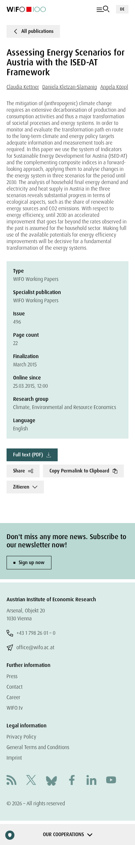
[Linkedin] (91, 780)
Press (12, 676)
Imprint (14, 757)
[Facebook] (72, 780)
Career (13, 697)
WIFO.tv (15, 707)
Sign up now (32, 562)
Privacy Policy (21, 736)
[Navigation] (103, 9)
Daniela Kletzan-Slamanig (69, 86)
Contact (15, 686)
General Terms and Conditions (38, 747)
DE (122, 9)
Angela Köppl (114, 86)
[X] (31, 780)
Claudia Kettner (23, 86)
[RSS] (11, 780)
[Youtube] (111, 780)
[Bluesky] (51, 780)
